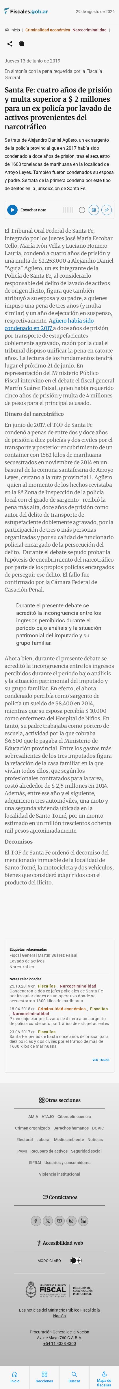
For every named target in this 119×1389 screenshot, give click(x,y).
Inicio (15, 30)
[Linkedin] (83, 1221)
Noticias (95, 1139)
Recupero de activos (49, 1151)
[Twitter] (48, 1221)
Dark (75, 1262)
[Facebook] (36, 1221)
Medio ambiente (69, 1139)
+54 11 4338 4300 (59, 1343)
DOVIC (98, 1128)
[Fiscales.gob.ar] (41, 11)
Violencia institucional (59, 1174)
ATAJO (48, 1116)
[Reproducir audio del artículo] (12, 210)
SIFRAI (35, 1162)
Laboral (43, 1139)
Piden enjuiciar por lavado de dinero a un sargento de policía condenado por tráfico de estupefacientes (59, 1021)
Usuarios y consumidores (67, 1162)
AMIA (33, 1116)
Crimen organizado (32, 1128)
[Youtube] (60, 1221)
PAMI (22, 1151)
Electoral (24, 1139)
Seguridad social (86, 1151)
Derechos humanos (71, 1128)
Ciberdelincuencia (74, 1116)
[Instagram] (71, 1221)
